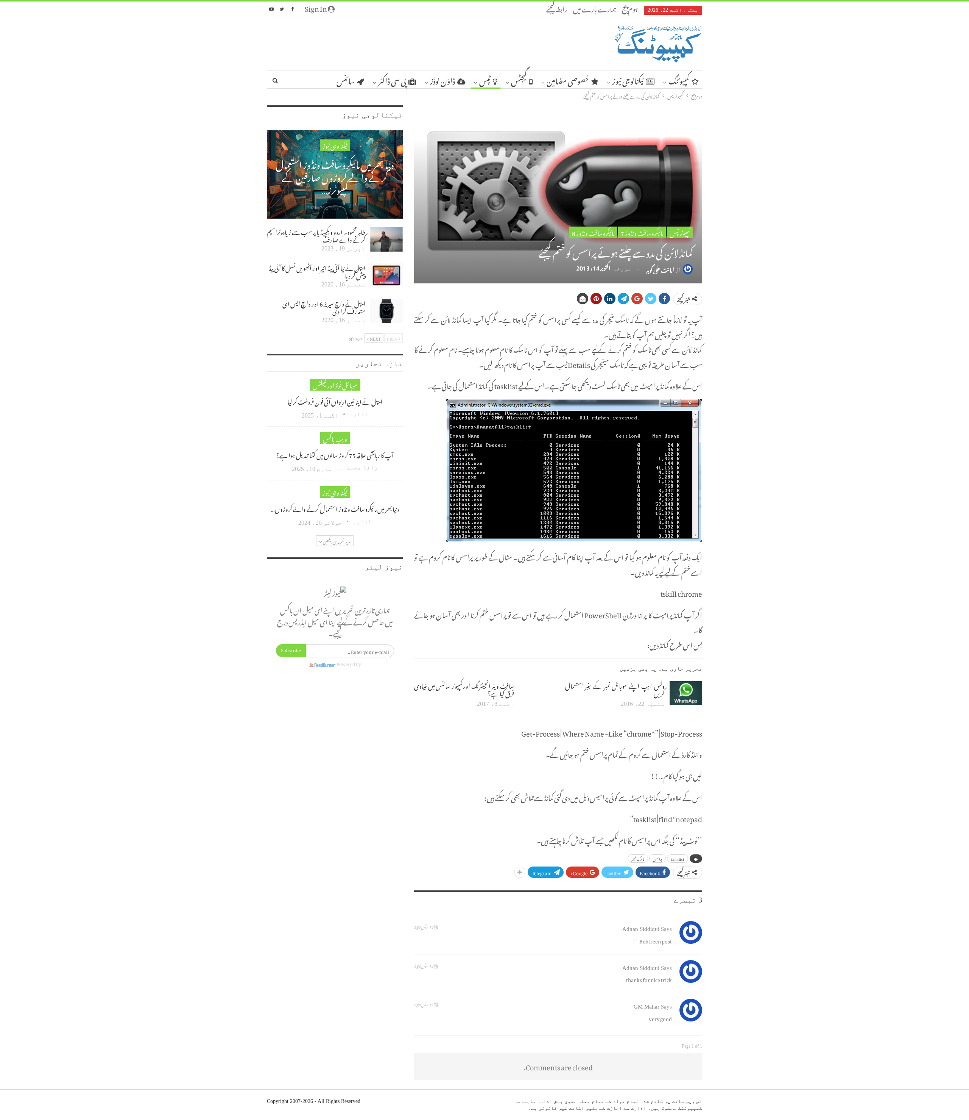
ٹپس (485, 79)
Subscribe (291, 650)
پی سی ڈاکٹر (392, 79)
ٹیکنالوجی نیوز (627, 79)
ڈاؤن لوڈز (442, 79)
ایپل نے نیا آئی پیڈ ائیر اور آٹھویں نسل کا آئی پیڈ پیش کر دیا (317, 271)
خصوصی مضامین (568, 79)
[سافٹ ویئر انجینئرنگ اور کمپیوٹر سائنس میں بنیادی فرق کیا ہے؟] (535, 693)
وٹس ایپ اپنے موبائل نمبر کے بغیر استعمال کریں (615, 688)
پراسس (657, 858)
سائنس (346, 79)
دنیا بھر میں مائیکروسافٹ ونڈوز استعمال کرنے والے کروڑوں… (335, 508)
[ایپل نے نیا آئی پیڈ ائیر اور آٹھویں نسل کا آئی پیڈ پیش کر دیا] (386, 275)
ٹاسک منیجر (637, 858)
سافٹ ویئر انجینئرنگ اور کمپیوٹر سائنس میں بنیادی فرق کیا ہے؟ (464, 688)
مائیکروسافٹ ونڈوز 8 (593, 232)
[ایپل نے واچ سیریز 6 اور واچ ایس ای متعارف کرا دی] (386, 311)
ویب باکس (335, 438)
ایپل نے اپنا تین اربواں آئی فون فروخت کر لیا (334, 400)
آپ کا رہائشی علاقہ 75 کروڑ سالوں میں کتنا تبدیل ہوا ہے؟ (335, 454)
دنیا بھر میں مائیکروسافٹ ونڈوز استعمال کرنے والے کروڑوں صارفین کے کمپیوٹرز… (335, 176)
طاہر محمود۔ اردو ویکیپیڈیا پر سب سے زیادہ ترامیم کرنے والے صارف (316, 235)
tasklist (677, 858)
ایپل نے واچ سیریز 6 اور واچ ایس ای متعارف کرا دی (323, 306)
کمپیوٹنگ (678, 79)
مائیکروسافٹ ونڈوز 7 (642, 232)
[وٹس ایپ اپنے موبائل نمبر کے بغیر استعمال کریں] (686, 693)
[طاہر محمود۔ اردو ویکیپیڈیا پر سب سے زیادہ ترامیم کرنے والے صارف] (386, 239)
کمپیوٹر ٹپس (680, 232)
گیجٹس (519, 79)
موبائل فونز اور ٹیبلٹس (335, 385)
